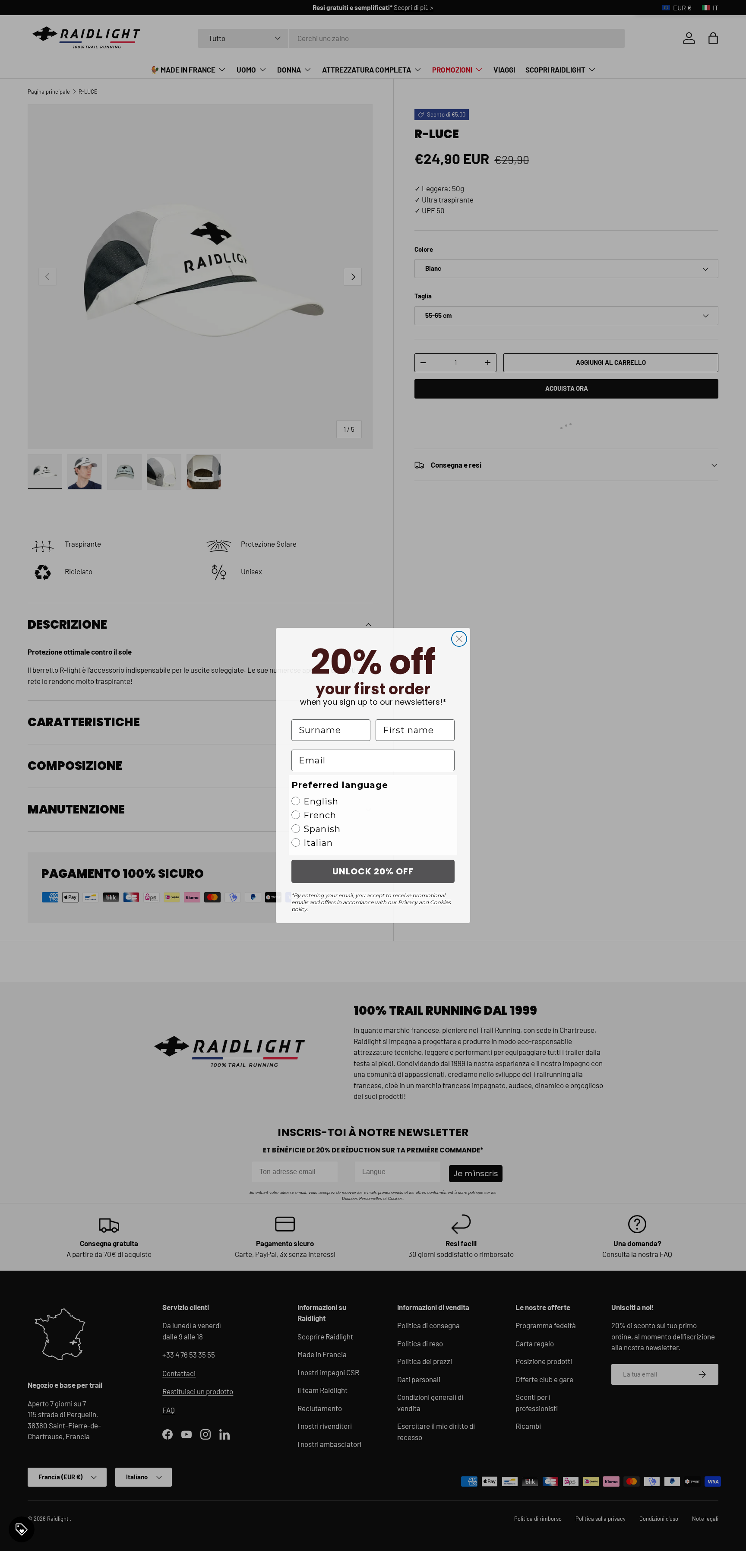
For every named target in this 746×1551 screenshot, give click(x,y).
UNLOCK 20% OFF (373, 871)
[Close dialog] (459, 638)
